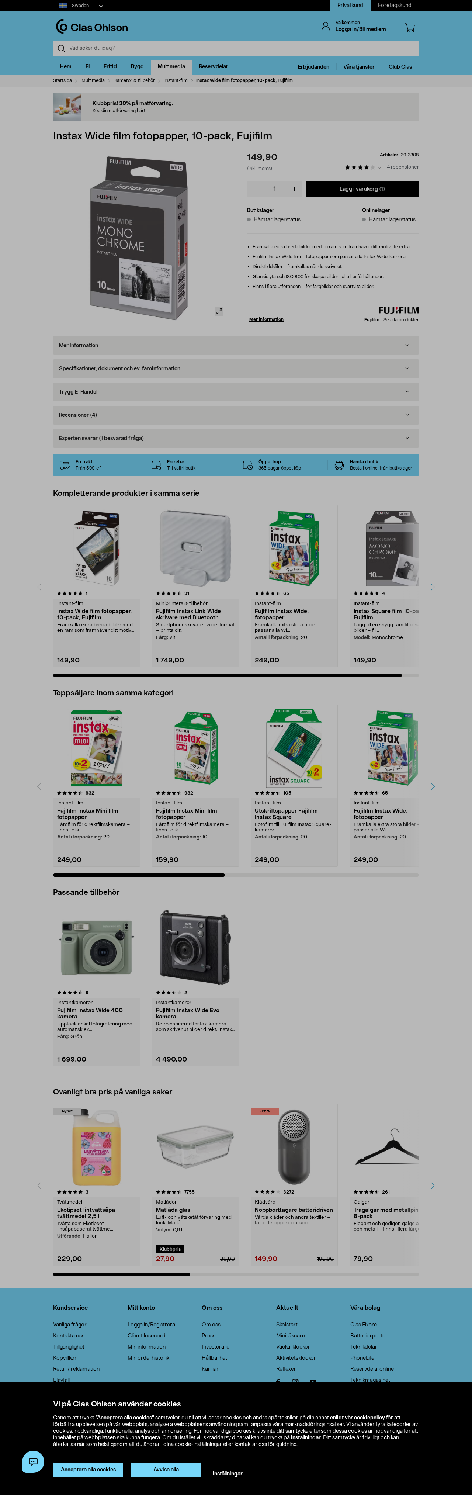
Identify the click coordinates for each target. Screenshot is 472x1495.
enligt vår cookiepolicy (357, 1417)
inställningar (306, 1437)
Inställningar (228, 1474)
